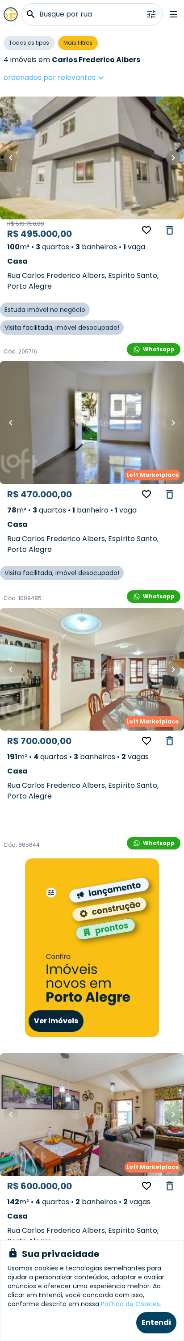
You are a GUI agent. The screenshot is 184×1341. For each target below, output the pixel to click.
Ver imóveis (56, 1021)
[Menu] (173, 14)
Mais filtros (77, 42)
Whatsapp (159, 349)
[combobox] (82, 77)
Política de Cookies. (131, 1303)
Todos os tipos (29, 42)
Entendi (156, 1322)
